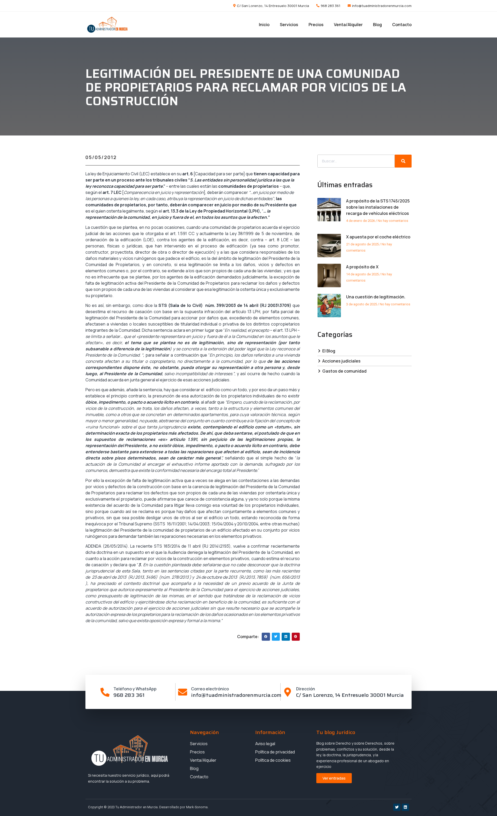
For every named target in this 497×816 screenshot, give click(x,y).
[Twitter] (396, 807)
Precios (316, 24)
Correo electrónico (210, 689)
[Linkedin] (405, 807)
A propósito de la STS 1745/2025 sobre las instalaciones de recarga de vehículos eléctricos (378, 207)
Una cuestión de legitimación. (375, 297)
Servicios (289, 24)
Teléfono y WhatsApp (135, 689)
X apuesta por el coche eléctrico (378, 237)
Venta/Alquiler (348, 24)
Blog (377, 24)
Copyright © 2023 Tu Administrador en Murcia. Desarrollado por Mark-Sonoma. (148, 807)
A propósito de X (362, 267)
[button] (266, 637)
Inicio (264, 24)
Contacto (402, 24)
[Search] (403, 161)
